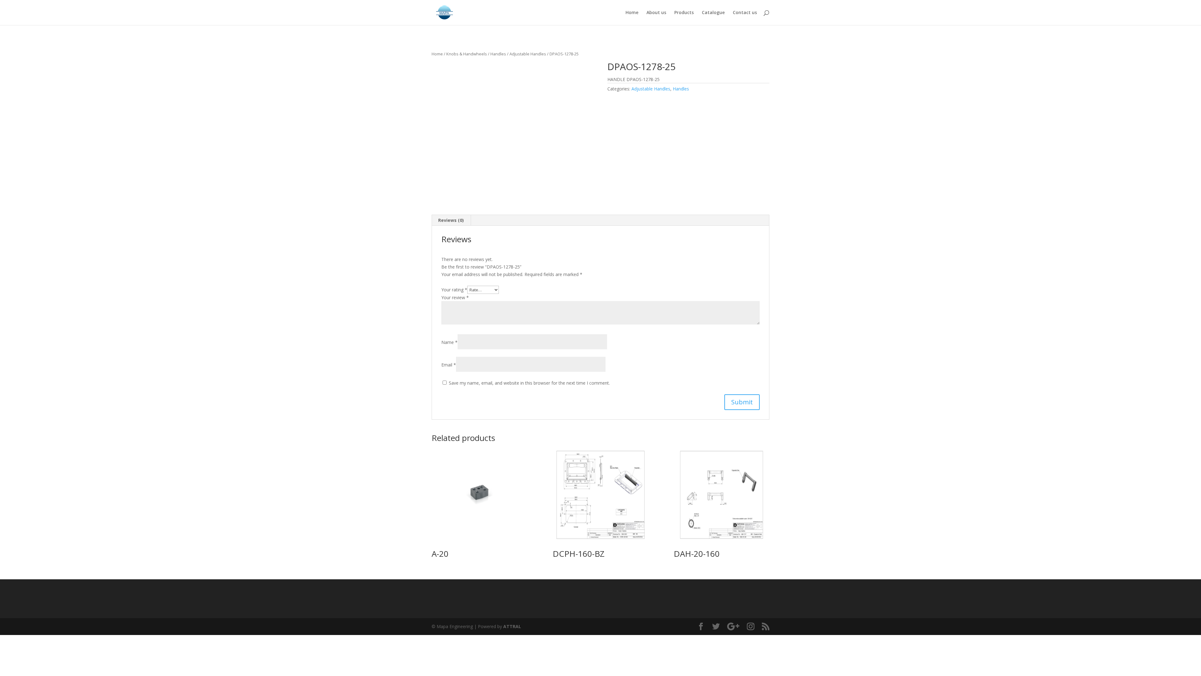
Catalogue (713, 12)
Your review (455, 297)
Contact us (745, 12)
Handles (498, 54)
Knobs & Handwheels (466, 54)
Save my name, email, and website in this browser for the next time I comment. (529, 383)
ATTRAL (512, 626)
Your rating (454, 290)
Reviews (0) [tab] (451, 220)
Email (448, 365)
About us (656, 12)
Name (449, 342)
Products (684, 12)
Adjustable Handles (527, 54)
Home (632, 12)
